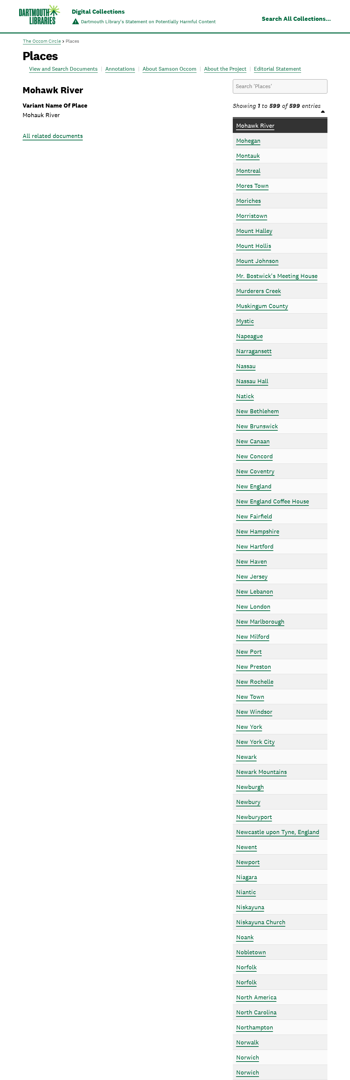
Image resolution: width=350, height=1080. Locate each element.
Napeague (249, 336)
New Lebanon (254, 591)
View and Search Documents (63, 68)
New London (253, 606)
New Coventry (255, 471)
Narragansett (254, 351)
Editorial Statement (277, 68)
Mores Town (252, 186)
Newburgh (250, 787)
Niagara (246, 877)
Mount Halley (254, 231)
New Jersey (252, 576)
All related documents (53, 136)
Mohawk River (255, 125)
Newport (248, 862)
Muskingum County (262, 306)
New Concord (254, 456)
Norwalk (247, 1042)
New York (249, 727)
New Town (250, 697)
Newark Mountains (261, 772)
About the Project (225, 68)
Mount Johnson (257, 261)
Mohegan (248, 140)
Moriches (248, 201)
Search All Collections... (296, 19)
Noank (245, 937)
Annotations (120, 68)
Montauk (248, 156)
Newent (246, 847)
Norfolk (246, 967)
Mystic (245, 321)
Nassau (246, 366)
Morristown (251, 216)
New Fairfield (254, 516)
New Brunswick (257, 426)
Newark (246, 757)
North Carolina (256, 1012)
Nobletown (251, 952)
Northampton (254, 1027)
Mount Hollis (253, 246)
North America (256, 997)
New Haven (251, 561)
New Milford (252, 636)
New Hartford (254, 546)
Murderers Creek (258, 291)
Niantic (246, 892)
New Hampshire (257, 531)
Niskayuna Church (260, 922)
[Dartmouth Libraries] (39, 17)
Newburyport (254, 817)
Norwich (247, 1057)
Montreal (248, 171)
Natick (245, 396)
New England (253, 486)
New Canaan (253, 441)
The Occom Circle (42, 41)
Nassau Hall (252, 381)
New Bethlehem (257, 411)
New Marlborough (260, 621)
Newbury (248, 802)
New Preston (253, 666)
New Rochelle (254, 682)
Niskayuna (250, 907)
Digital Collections (98, 11)
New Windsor (254, 712)
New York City (255, 742)
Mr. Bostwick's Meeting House (277, 276)
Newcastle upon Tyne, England (277, 832)
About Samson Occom (170, 68)
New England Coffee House (272, 501)
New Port (249, 651)
